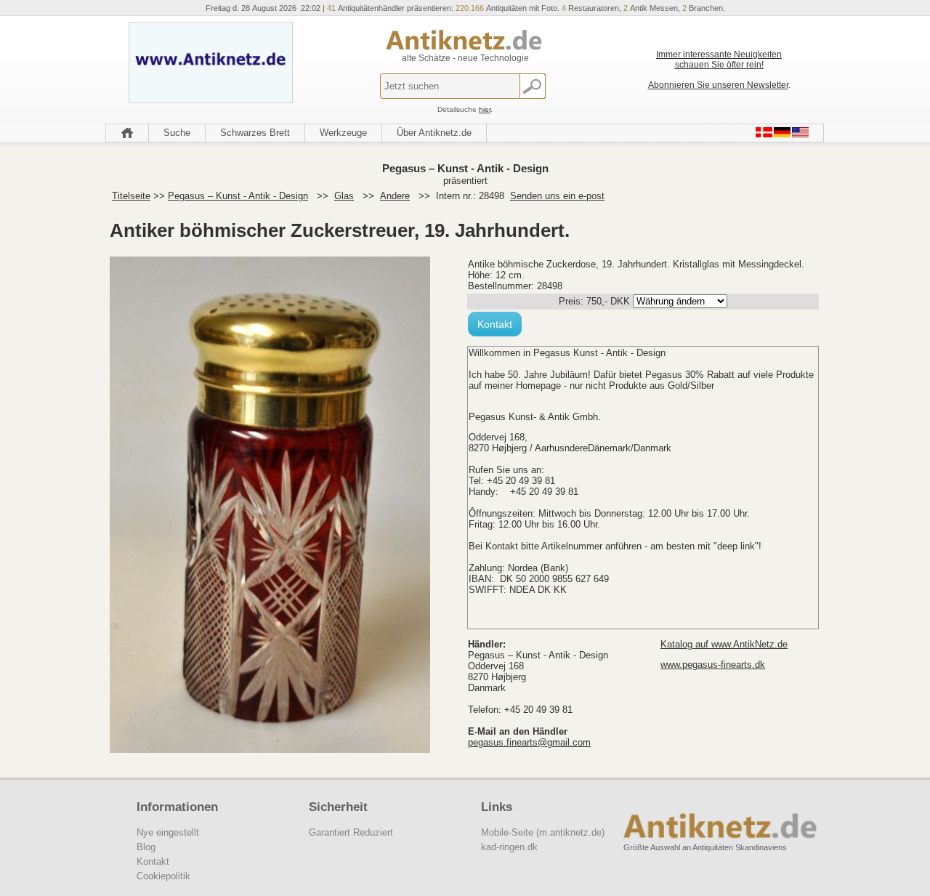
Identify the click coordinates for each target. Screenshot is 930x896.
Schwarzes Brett (255, 132)
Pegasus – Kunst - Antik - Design (238, 195)
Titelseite (131, 195)
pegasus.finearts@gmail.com (529, 742)
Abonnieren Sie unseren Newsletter (718, 85)
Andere (395, 195)
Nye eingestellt (168, 832)
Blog (146, 846)
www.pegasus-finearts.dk (712, 664)
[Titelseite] (127, 133)
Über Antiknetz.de (434, 132)
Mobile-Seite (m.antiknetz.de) (542, 832)
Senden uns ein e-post (557, 195)
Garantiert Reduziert (351, 832)
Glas (344, 195)
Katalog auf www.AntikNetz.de (724, 644)
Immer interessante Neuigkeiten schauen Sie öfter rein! (719, 59)
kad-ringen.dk (509, 846)
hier (484, 109)
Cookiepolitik (163, 876)
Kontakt (494, 324)
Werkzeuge (343, 132)
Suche (176, 132)
